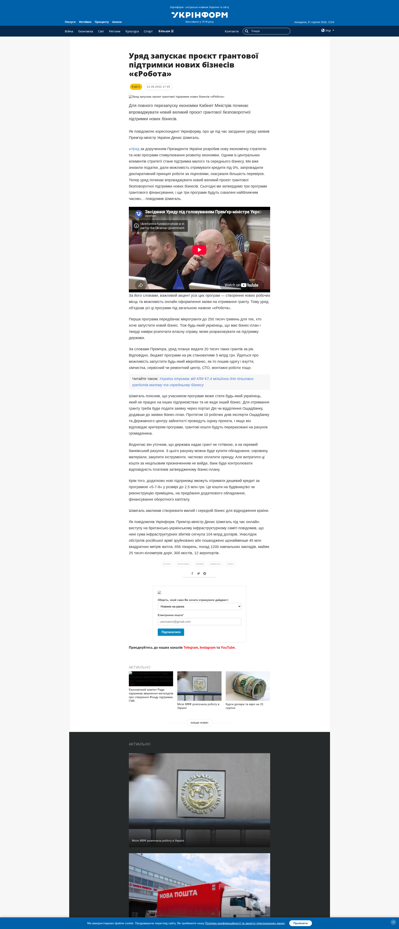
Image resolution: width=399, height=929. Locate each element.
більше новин (199, 723)
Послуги (70, 22)
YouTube (228, 647)
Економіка (85, 31)
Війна (69, 31)
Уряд (135, 149)
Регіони (114, 31)
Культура (132, 31)
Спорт (148, 31)
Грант (230, 564)
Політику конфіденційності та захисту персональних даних (245, 923)
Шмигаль (215, 564)
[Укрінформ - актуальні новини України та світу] (199, 14)
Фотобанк (85, 22)
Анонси (117, 22)
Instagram (208, 647)
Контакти (232, 31)
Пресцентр (102, 22)
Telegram (190, 647)
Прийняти (300, 923)
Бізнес (167, 564)
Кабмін (200, 564)
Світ (101, 31)
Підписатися (171, 632)
